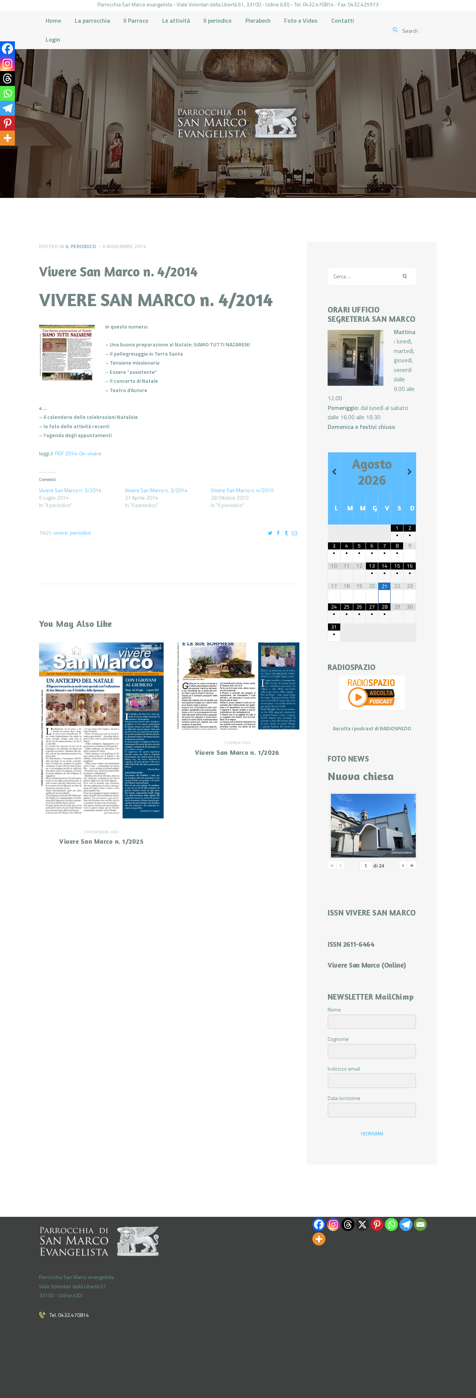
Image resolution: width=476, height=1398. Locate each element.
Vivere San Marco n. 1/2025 (101, 841)
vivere (61, 532)
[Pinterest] (7, 123)
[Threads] (7, 78)
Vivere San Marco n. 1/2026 (237, 752)
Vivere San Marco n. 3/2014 (70, 490)
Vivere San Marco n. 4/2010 (242, 490)
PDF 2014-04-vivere (78, 453)
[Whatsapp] (7, 93)
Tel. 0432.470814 (69, 1315)
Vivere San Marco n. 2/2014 (156, 490)
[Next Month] (409, 472)
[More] (7, 138)
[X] (362, 1224)
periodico (80, 532)
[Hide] (3, 152)
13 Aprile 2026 (237, 743)
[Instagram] (7, 63)
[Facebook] (7, 48)
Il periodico (80, 246)
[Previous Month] (334, 472)
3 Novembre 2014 (124, 246)
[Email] (420, 1224)
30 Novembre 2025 (101, 832)
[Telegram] (7, 108)
